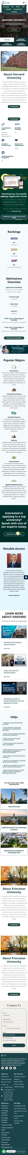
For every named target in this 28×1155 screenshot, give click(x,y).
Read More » (7, 648)
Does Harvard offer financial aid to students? (12, 744)
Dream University (7, 1038)
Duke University (14, 807)
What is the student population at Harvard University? (13, 734)
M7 (13, 6)
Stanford (8, 9)
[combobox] (5, 1028)
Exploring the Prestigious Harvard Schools (13, 643)
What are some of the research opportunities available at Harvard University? (14, 751)
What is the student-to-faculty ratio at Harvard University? (13, 766)
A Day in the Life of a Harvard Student (11, 672)
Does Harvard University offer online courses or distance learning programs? (13, 771)
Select (4, 1032)
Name (5, 1013)
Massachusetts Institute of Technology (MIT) (14, 852)
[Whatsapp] (4, 1151)
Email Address (7, 1019)
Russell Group (18, 9)
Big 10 (18, 6)
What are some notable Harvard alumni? (11, 739)
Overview (7, 40)
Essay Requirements (7, 44)
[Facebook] (2, 1068)
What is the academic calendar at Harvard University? (14, 761)
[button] (23, 2)
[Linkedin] (14, 1068)
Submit (14, 1045)
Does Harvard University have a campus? (13, 756)
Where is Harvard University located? (12, 723)
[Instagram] (6, 1068)
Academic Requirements (21, 39)
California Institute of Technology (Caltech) (14, 828)
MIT (23, 6)
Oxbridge (14, 11)
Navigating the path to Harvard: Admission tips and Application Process (14, 701)
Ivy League (6, 6)
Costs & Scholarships (21, 44)
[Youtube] (10, 1068)
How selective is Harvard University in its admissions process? (11, 728)
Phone (5, 1026)
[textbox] (12, 1035)
